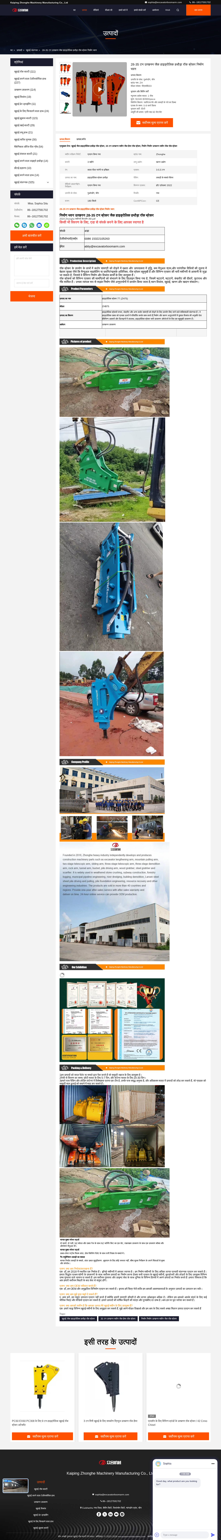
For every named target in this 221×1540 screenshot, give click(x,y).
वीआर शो (108, 10)
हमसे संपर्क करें (140, 10)
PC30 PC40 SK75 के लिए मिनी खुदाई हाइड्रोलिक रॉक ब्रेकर (179, 1421)
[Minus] (213, 1464)
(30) (25, 139)
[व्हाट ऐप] (31, 225)
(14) (31, 161)
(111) (25, 71)
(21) (23, 132)
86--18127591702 (201, 2)
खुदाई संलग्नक (32, 50)
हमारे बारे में (123, 10)
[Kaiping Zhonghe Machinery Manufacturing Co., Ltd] (20, 10)
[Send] (212, 1534)
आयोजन (155, 10)
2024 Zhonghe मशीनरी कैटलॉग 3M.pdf (77, 218)
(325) (24, 182)
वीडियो (96, 10)
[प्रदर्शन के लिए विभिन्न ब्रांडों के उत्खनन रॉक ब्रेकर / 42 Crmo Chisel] (42, 1386)
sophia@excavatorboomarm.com (165, 2)
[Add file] (157, 1534)
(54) (28, 146)
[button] (65, 112)
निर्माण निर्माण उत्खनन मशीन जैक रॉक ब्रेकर (159, 1318)
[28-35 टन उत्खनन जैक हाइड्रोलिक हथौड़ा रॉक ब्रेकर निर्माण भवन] (99, 89)
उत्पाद (84, 10)
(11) (25, 104)
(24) (31, 111)
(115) (26, 118)
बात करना (198, 10)
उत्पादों (19, 50)
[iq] (46, 225)
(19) (22, 96)
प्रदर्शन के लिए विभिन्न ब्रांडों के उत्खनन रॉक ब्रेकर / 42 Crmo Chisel (41, 1423)
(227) (30, 80)
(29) (24, 125)
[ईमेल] (39, 225)
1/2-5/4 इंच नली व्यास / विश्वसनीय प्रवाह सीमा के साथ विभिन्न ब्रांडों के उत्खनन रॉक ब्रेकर (109, 1423)
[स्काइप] (24, 225)
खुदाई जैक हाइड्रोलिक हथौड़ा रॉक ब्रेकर (78, 1318)
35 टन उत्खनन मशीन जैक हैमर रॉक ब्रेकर (118, 1318)
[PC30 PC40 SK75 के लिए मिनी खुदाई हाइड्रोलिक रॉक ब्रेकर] (178, 1386)
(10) (22, 168)
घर (74, 10)
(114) (25, 89)
